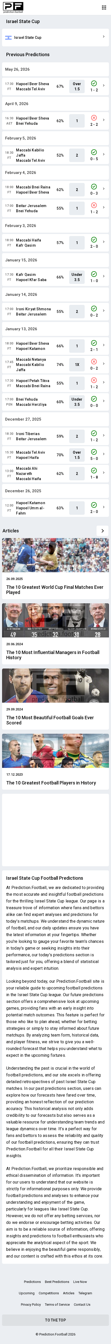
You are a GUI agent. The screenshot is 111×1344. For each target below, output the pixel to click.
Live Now (80, 1282)
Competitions (49, 1293)
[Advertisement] (55, 830)
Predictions (32, 1282)
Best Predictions (57, 1282)
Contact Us (82, 1304)
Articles (68, 1293)
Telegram (85, 1293)
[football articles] (102, 531)
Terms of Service (57, 1304)
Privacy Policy (31, 1304)
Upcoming (27, 1293)
